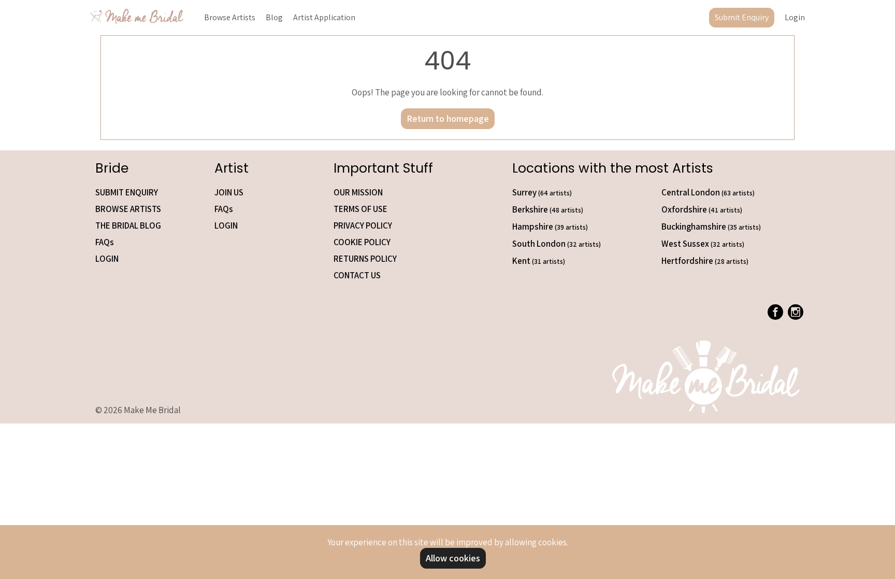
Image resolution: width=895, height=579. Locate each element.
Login (795, 17)
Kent (538, 260)
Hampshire (550, 226)
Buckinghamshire (711, 226)
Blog (274, 17)
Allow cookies (453, 558)
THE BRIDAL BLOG (128, 225)
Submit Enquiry (742, 17)
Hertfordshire (704, 260)
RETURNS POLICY (365, 258)
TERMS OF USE (360, 209)
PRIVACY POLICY (363, 225)
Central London (708, 192)
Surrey (542, 192)
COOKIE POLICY (362, 242)
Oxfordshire (701, 209)
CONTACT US (357, 275)
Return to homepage (448, 118)
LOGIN (107, 258)
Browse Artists (229, 17)
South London (556, 243)
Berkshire (547, 209)
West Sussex (702, 243)
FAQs (104, 242)
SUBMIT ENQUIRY (126, 192)
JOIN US (228, 192)
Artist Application (324, 17)
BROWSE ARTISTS (128, 209)
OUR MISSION (358, 192)
